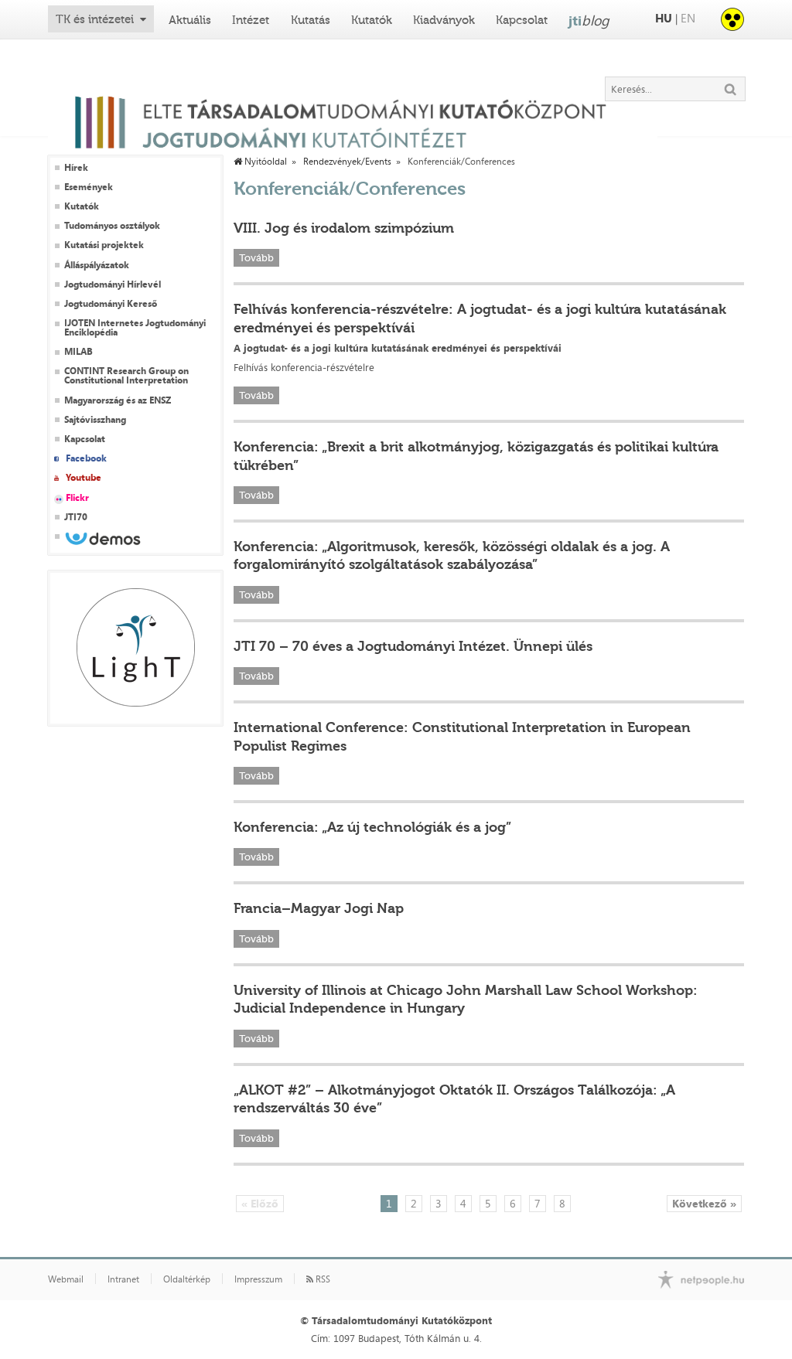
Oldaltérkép (186, 1279)
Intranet (123, 1279)
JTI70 (75, 517)
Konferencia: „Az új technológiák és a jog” (372, 827)
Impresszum (258, 1279)
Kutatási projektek (104, 245)
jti (588, 20)
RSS (321, 1279)
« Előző (259, 1203)
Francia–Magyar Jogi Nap (319, 908)
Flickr (77, 497)
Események (88, 187)
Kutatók (371, 20)
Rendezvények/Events (347, 161)
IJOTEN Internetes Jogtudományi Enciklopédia (135, 327)
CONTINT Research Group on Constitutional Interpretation (126, 375)
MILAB (78, 351)
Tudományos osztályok (112, 225)
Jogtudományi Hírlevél (112, 284)
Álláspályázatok (96, 265)
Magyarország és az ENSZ (117, 400)
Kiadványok (444, 20)
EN (688, 18)
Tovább (256, 258)
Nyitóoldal (264, 161)
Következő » (704, 1203)
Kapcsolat (522, 20)
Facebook (86, 458)
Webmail (66, 1279)
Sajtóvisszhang (95, 419)
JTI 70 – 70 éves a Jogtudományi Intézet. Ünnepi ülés (413, 646)
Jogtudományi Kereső (110, 303)
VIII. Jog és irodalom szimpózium (344, 228)
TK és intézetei (95, 19)
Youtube (83, 477)
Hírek (76, 167)
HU (663, 18)
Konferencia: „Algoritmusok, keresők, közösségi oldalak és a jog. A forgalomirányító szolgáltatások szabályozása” (452, 555)
